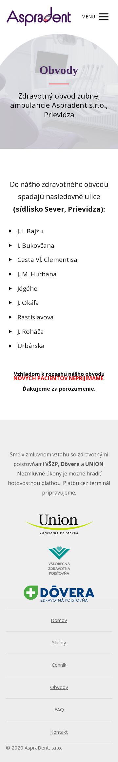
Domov (59, 620)
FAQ (59, 709)
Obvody (59, 687)
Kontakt (59, 731)
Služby (59, 642)
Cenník (59, 664)
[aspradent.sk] (38, 17)
